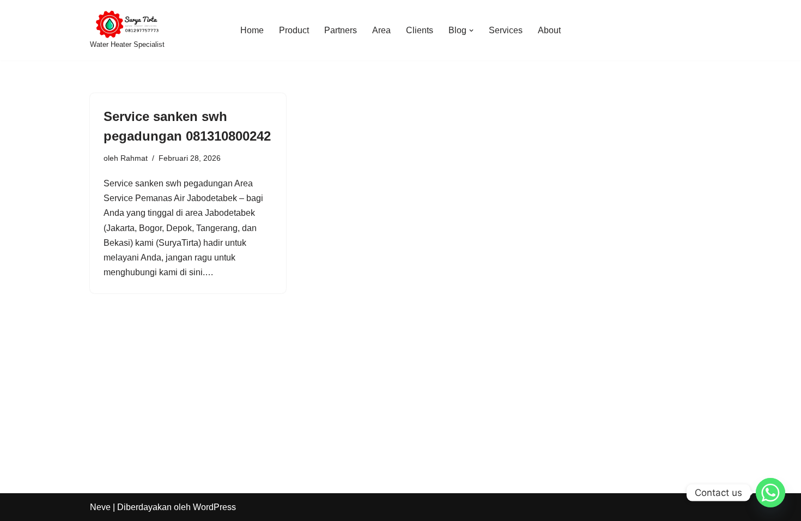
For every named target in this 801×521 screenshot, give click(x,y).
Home (252, 30)
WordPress (214, 507)
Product (294, 30)
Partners (340, 30)
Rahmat (134, 158)
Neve (100, 507)
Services (506, 30)
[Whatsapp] (770, 492)
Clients (419, 30)
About (549, 30)
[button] (471, 30)
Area (381, 30)
